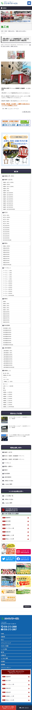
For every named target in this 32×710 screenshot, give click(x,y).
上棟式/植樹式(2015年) (7, 365)
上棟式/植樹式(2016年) (7, 363)
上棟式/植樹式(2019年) (7, 356)
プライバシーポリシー (6, 609)
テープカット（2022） (7, 274)
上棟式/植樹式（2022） (8, 352)
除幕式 (5, 298)
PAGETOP (27, 606)
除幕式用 (8, 531)
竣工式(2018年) (6, 231)
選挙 (4, 388)
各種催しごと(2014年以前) (8, 406)
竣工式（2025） (6, 221)
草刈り (2, 639)
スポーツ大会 (6, 379)
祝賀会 (5, 243)
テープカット (7, 268)
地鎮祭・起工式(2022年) (8, 192)
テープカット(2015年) (7, 293)
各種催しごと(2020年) (7, 394)
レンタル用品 (4, 649)
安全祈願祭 (7, 325)
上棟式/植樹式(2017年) (7, 361)
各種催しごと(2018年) (7, 398)
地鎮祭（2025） (6, 188)
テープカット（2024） (7, 276)
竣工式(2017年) (6, 233)
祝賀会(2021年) (6, 250)
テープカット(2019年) (7, 285)
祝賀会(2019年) (6, 254)
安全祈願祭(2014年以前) (8, 344)
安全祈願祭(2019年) (7, 334)
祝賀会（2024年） (7, 246)
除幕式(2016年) (6, 320)
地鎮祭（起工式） (14, 46)
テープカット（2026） (7, 270)
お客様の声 (3, 655)
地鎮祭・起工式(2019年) (8, 198)
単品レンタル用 (10, 539)
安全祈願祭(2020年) (7, 332)
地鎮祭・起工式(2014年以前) (9, 209)
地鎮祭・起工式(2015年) (8, 207)
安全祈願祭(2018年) (7, 336)
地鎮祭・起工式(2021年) (8, 194)
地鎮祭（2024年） (7, 184)
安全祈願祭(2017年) (7, 338)
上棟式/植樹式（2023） (8, 350)
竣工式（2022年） (7, 217)
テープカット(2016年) (7, 291)
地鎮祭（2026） (6, 190)
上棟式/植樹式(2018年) (7, 358)
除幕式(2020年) (6, 311)
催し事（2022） (6, 373)
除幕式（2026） (6, 303)
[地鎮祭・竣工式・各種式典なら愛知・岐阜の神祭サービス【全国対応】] (9, 3)
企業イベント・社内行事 (8, 386)
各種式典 (3, 636)
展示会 (4, 390)
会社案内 (3, 661)
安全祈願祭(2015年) (7, 342)
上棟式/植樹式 (7, 348)
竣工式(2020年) (6, 227)
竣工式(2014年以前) (7, 240)
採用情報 (3, 664)
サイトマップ (4, 613)
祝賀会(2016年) (6, 260)
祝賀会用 (8, 524)
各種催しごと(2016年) (7, 402)
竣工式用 (8, 521)
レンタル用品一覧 (8, 495)
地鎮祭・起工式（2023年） (8, 182)
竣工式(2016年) (6, 235)
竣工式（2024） (6, 219)
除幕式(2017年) (6, 317)
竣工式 (5, 212)
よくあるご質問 (8, 484)
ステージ (5, 377)
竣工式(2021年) (6, 225)
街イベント (5, 383)
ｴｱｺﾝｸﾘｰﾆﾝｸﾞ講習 (4, 646)
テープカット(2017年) (7, 289)
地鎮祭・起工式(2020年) (8, 196)
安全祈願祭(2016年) (7, 340)
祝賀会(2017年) (6, 258)
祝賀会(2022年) (6, 248)
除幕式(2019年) (6, 313)
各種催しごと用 (10, 535)
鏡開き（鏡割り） (8, 466)
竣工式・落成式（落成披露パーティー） (14, 455)
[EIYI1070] (21, 55)
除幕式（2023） (6, 305)
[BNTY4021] (12, 55)
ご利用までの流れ (8, 480)
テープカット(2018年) (7, 287)
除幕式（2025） (6, 309)
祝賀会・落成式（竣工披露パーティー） (14, 459)
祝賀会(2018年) (6, 256)
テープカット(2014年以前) (8, 295)
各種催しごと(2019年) (7, 396)
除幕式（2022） (6, 307)
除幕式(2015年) (6, 322)
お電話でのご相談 (8, 707)
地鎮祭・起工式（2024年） (8, 186)
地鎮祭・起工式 (8, 452)
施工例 (2, 652)
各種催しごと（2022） (8, 381)
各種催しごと (7, 370)
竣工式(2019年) (6, 229)
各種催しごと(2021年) (7, 392)
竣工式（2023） (6, 215)
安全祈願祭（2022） (7, 328)
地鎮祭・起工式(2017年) (8, 203)
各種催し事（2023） (9, 176)
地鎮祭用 (8, 517)
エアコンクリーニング (6, 642)
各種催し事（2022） (7, 375)
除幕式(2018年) (6, 315)
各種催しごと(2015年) (7, 404)
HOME (2, 633)
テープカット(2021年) (7, 281)
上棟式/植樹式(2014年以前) (8, 367)
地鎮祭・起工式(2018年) (8, 201)
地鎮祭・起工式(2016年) (8, 205)
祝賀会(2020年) (6, 252)
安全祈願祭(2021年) (7, 330)
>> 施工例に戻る (26, 111)
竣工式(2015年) (6, 237)
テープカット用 (10, 528)
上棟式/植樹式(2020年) (7, 354)
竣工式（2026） (6, 223)
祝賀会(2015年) (6, 262)
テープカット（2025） (7, 278)
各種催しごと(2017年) (7, 400)
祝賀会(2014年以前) (7, 264)
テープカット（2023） (7, 272)
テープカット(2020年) (7, 283)
